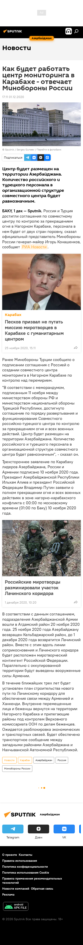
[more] (75, 347)
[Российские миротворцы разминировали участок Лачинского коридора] (41, 548)
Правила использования (19, 861)
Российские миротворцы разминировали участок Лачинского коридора (32, 587)
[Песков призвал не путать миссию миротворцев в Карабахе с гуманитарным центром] (41, 282)
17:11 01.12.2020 (13, 97)
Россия (62, 760)
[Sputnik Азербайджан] (13, 33)
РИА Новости (34, 246)
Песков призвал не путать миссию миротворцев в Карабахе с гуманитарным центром (34, 330)
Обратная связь (42, 889)
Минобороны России (17, 768)
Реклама (8, 894)
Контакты (25, 855)
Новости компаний (15, 889)
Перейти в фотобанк (49, 149)
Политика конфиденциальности (25, 867)
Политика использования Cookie (25, 872)
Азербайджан (43, 760)
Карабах (13, 314)
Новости (9, 760)
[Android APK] (16, 907)
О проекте (9, 855)
